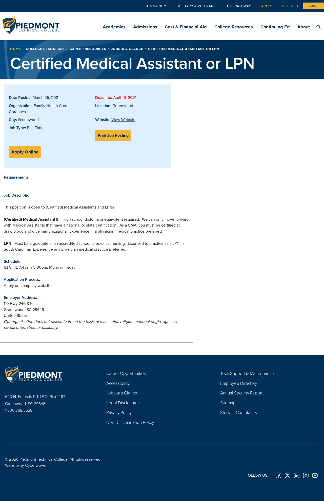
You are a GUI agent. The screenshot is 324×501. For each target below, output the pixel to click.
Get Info (290, 6)
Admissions (145, 27)
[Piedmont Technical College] (48, 374)
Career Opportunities (126, 373)
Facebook (278, 475)
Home (15, 48)
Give (313, 6)
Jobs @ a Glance (127, 48)
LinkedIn (296, 475)
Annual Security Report (241, 393)
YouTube (315, 475)
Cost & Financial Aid (186, 27)
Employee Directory (238, 383)
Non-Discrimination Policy (130, 422)
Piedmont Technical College (31, 23)
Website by (26, 465)
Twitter (287, 475)
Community (155, 6)
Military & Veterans (196, 6)
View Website (123, 119)
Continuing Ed (275, 27)
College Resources (233, 27)
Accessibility (118, 383)
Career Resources (88, 48)
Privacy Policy (119, 412)
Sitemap (228, 403)
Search (319, 27)
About (303, 27)
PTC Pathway (239, 6)
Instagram (306, 475)
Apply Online (24, 152)
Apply (266, 6)
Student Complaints (238, 412)
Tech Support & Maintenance (247, 373)
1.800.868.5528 (18, 410)
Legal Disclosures (123, 403)
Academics (114, 27)
